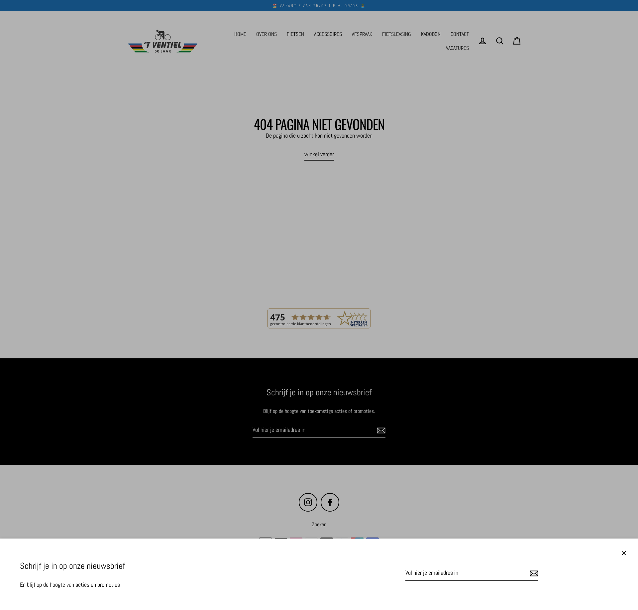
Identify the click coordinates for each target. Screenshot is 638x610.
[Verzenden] (533, 573)
